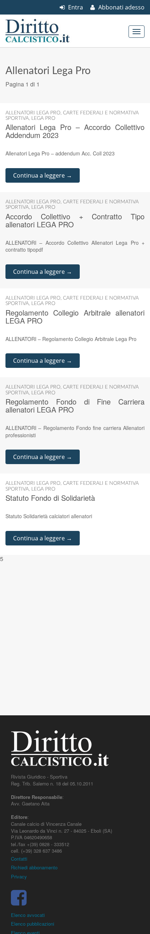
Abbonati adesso (121, 7)
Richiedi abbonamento (34, 867)
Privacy (19, 876)
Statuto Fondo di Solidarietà (50, 497)
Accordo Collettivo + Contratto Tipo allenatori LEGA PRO (75, 220)
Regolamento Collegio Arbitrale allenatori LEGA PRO (75, 316)
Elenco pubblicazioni (32, 923)
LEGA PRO (43, 118)
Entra (75, 7)
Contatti (19, 858)
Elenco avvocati (28, 914)
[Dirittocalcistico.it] (47, 31)
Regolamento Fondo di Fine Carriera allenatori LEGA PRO (75, 405)
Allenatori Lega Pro (32, 112)
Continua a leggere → (42, 175)
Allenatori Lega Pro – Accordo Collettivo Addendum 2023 (75, 131)
